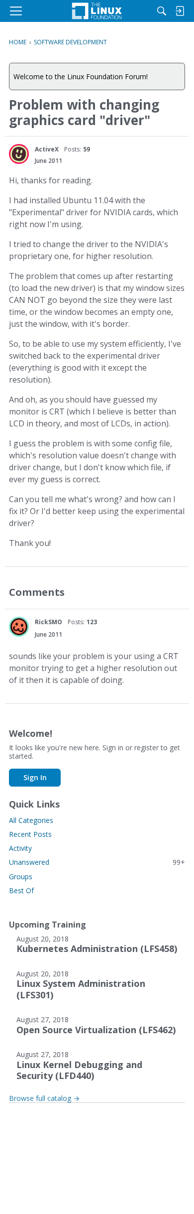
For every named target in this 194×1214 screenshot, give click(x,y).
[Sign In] (180, 11)
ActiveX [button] (47, 149)
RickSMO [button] (48, 622)
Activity (20, 848)
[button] (19, 154)
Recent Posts (30, 834)
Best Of (21, 890)
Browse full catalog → (44, 1098)
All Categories (31, 820)
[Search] (162, 11)
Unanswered (97, 862)
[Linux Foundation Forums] (97, 11)
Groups (20, 876)
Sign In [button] (35, 777)
